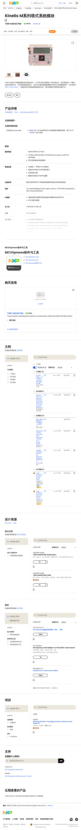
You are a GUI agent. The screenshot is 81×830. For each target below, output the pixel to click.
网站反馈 (5, 827)
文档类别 (19, 350)
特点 (16, 112)
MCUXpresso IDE (32, 260)
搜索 (61, 761)
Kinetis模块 (48, 8)
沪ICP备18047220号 (40, 827)
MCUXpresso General (13, 769)
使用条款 (11, 824)
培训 (27, 31)
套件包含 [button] (12, 320)
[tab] (40, 320)
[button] (70, 3)
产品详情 (10, 31)
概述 (5, 31)
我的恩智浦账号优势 (46, 819)
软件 (14, 523)
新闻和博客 (29, 819)
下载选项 (40, 634)
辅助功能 (22, 824)
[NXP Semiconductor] (13, 3)
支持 (31, 31)
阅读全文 (50, 806)
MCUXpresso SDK (32, 257)
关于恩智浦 (6, 819)
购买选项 (52, 31)
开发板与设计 (19, 8)
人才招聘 (15, 819)
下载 (39, 562)
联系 (36, 819)
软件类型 (19, 608)
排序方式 (51, 367)
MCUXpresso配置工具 (34, 263)
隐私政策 (5, 824)
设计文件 (8, 523)
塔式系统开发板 (29, 8)
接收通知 (36, 24)
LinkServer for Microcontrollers (45, 670)
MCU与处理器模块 (38, 8)
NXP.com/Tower (11, 87)
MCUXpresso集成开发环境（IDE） (45, 630)
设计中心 (11, 8)
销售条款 (17, 824)
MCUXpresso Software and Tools (17, 776)
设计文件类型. (21, 534)
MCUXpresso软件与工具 (29, 112)
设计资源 (20, 31)
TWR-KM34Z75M (15, 313)
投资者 (22, 819)
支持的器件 (9, 112)
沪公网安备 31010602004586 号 (42, 824)
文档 (15, 31)
